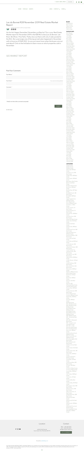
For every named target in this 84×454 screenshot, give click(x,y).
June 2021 (68, 119)
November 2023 (70, 78)
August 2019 (69, 151)
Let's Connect (66, 432)
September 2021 (70, 114)
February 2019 (69, 160)
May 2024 (68, 69)
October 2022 (69, 97)
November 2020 (70, 129)
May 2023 (68, 87)
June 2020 (69, 136)
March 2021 (69, 123)
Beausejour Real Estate (72, 181)
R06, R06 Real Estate (71, 305)
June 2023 (69, 85)
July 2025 (68, 52)
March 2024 (69, 72)
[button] (76, 2)
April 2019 (68, 157)
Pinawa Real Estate (71, 293)
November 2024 (70, 60)
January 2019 (69, 161)
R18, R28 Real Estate (71, 312)
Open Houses (69, 26)
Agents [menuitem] (31, 9)
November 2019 (70, 146)
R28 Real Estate (70, 314)
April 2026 (69, 40)
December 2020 (70, 127)
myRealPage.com (44, 440)
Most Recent (69, 33)
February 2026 (70, 43)
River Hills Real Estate (71, 328)
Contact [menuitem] (56, 9)
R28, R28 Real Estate (71, 315)
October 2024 (69, 62)
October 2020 (69, 130)
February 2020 (70, 142)
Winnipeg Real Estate (71, 409)
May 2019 (68, 155)
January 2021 (69, 126)
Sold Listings (69, 29)
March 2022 (69, 107)
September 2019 (70, 149)
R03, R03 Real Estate (71, 304)
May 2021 (68, 120)
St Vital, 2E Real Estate (71, 369)
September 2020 (70, 132)
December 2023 (70, 76)
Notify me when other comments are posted (17, 101)
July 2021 (68, 117)
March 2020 (69, 141)
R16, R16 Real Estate (70, 308)
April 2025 (69, 56)
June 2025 (69, 53)
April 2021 (68, 122)
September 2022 (70, 98)
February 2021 (69, 125)
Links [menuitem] (50, 9)
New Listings (69, 24)
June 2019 (68, 154)
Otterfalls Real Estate (71, 286)
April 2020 (69, 139)
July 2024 (68, 66)
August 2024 (69, 65)
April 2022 (69, 106)
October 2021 (69, 113)
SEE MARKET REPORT (16, 56)
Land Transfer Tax (70, 250)
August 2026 (69, 34)
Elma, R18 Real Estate (71, 203)
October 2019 (69, 148)
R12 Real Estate (69, 307)
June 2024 (69, 68)
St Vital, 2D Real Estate (71, 368)
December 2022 (70, 94)
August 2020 (69, 133)
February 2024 (70, 73)
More (63, 9)
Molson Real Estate (71, 273)
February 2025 (70, 59)
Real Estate (69, 27)
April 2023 (69, 88)
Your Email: (9, 80)
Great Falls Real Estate (71, 219)
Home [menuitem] (19, 9)
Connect (70, 1)
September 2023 (70, 81)
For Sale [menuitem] (25, 9)
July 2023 (68, 84)
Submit (58, 106)
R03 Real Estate (70, 302)
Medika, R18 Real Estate (72, 271)
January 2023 (69, 92)
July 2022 (68, 101)
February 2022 (70, 108)
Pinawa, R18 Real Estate (72, 295)
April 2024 (69, 71)
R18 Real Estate (69, 309)
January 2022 (69, 110)
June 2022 (69, 103)
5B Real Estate (69, 168)
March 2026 (69, 41)
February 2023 (70, 91)
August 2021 (69, 116)
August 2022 (69, 100)
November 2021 (70, 111)
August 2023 (69, 82)
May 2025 (68, 54)
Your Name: (9, 74)
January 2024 (69, 75)
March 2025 (69, 57)
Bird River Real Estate (71, 185)
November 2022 (70, 95)
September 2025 (70, 49)
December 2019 (70, 145)
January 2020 (69, 144)
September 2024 (70, 63)
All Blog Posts (69, 23)
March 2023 (69, 90)
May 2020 (68, 138)
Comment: (9, 87)
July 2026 (68, 36)
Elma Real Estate (70, 201)
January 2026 (69, 44)
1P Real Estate (69, 165)
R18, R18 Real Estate (70, 311)
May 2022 (68, 104)
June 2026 (69, 37)
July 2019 (68, 152)
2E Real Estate (69, 166)
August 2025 (69, 50)
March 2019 (69, 158)
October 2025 (69, 47)
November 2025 (70, 46)
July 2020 (68, 135)
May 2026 (68, 38)
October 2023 (69, 79)
